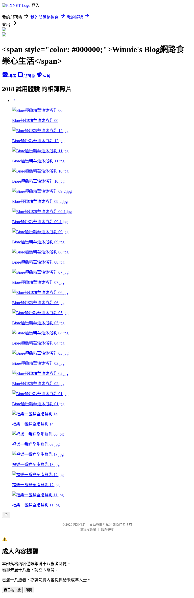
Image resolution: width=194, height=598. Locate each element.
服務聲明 (107, 529)
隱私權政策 (88, 529)
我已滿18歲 (12, 590)
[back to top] (6, 515)
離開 (29, 590)
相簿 (12, 76)
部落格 (29, 76)
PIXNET (79, 524)
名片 (46, 76)
